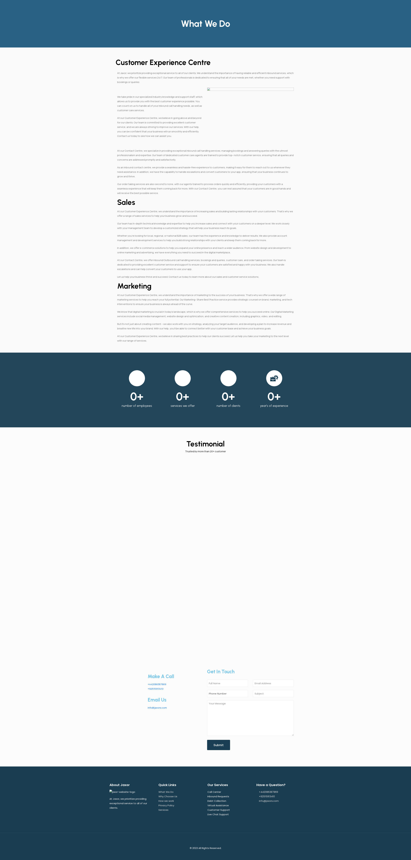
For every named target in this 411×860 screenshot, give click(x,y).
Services (163, 810)
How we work (166, 801)
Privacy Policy (166, 805)
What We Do (166, 792)
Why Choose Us (167, 796)
